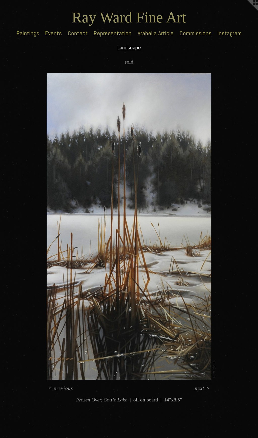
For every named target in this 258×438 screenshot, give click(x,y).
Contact (78, 33)
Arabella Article (156, 33)
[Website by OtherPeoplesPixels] (248, 10)
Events (53, 33)
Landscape (129, 47)
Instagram (229, 33)
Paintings (28, 33)
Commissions (195, 33)
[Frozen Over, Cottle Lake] (129, 226)
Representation (113, 33)
